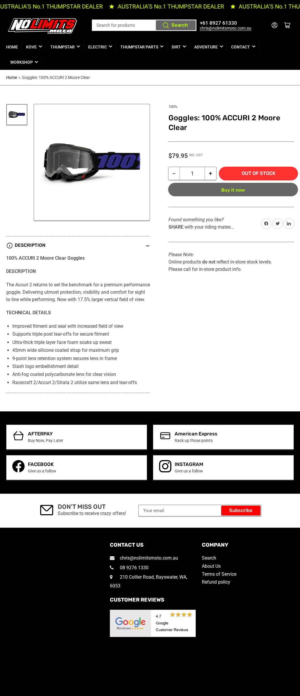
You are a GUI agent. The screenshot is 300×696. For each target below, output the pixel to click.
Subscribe (241, 510)
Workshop (21, 62)
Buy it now (233, 190)
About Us (211, 566)
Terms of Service (219, 574)
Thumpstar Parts (139, 47)
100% (173, 106)
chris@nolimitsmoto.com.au (225, 28)
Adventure (206, 47)
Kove (31, 47)
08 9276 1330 (134, 567)
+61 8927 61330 (218, 23)
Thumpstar (62, 47)
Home (12, 47)
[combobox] (144, 25)
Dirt (176, 47)
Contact (240, 47)
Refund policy (216, 582)
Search (179, 25)
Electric (97, 47)
